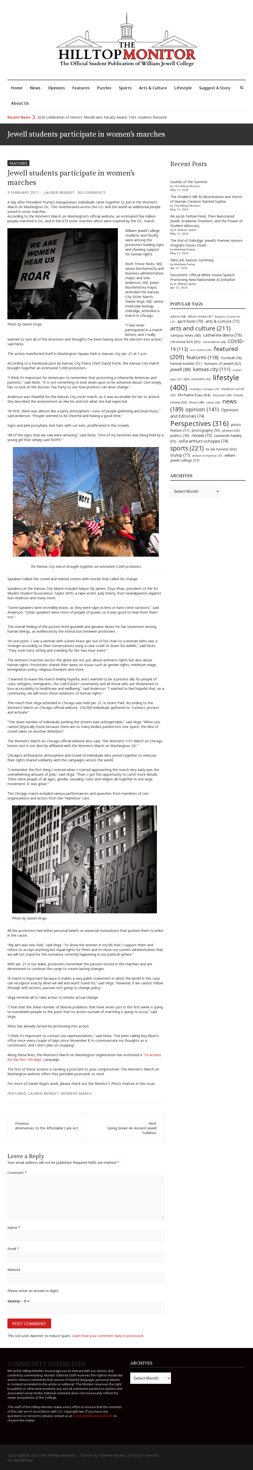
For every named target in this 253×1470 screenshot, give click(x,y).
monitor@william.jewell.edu (93, 1416)
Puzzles (104, 88)
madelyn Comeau (204, 389)
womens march (76, 1093)
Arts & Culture (153, 88)
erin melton (200, 350)
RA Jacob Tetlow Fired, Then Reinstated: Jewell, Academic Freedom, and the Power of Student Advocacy (206, 221)
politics (179, 435)
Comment (17, 1172)
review (201, 435)
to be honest (221, 449)
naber (213, 402)
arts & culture (222, 321)
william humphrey (207, 455)
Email (13, 1248)
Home (16, 88)
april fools (190, 321)
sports (187, 448)
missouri (222, 395)
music (196, 402)
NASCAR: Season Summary (192, 260)
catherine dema (222, 335)
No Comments (92, 192)
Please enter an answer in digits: (33, 1290)
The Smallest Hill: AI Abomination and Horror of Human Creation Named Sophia (206, 199)
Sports (125, 88)
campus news (185, 335)
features (202, 357)
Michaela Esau (194, 394)
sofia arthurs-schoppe (203, 441)
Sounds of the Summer (189, 181)
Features (81, 88)
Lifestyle (183, 88)
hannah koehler (186, 363)
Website (14, 1269)
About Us (20, 103)
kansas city (212, 369)
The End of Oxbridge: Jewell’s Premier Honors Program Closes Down (206, 243)
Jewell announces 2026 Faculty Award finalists (74, 117)
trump (180, 455)
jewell (180, 369)
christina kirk (185, 341)
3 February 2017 (23, 192)
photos (231, 430)
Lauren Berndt (59, 192)
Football (231, 357)
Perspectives (199, 423)
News (35, 88)
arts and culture (200, 328)
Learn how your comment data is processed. (108, 1335)
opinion (202, 409)
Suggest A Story (215, 88)
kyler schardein (197, 379)
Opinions (56, 88)
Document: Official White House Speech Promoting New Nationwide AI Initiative (202, 277)
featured (16, 1093)
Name (13, 1227)
